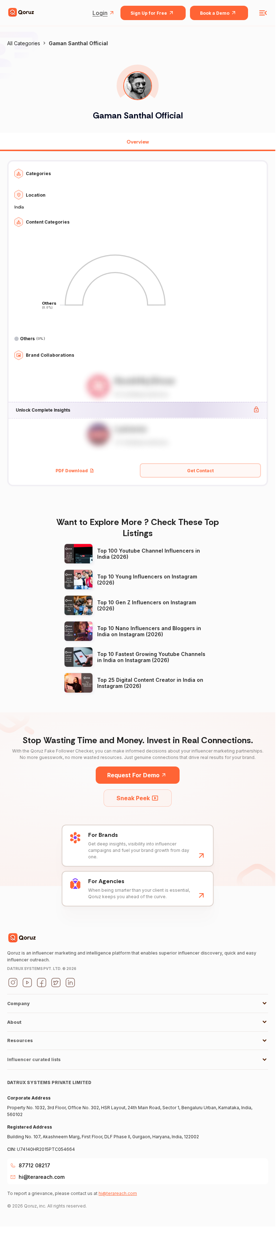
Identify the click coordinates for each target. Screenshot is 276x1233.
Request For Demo (133, 775)
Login (100, 13)
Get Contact (200, 470)
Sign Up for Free (148, 13)
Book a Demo (214, 13)
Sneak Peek (133, 798)
